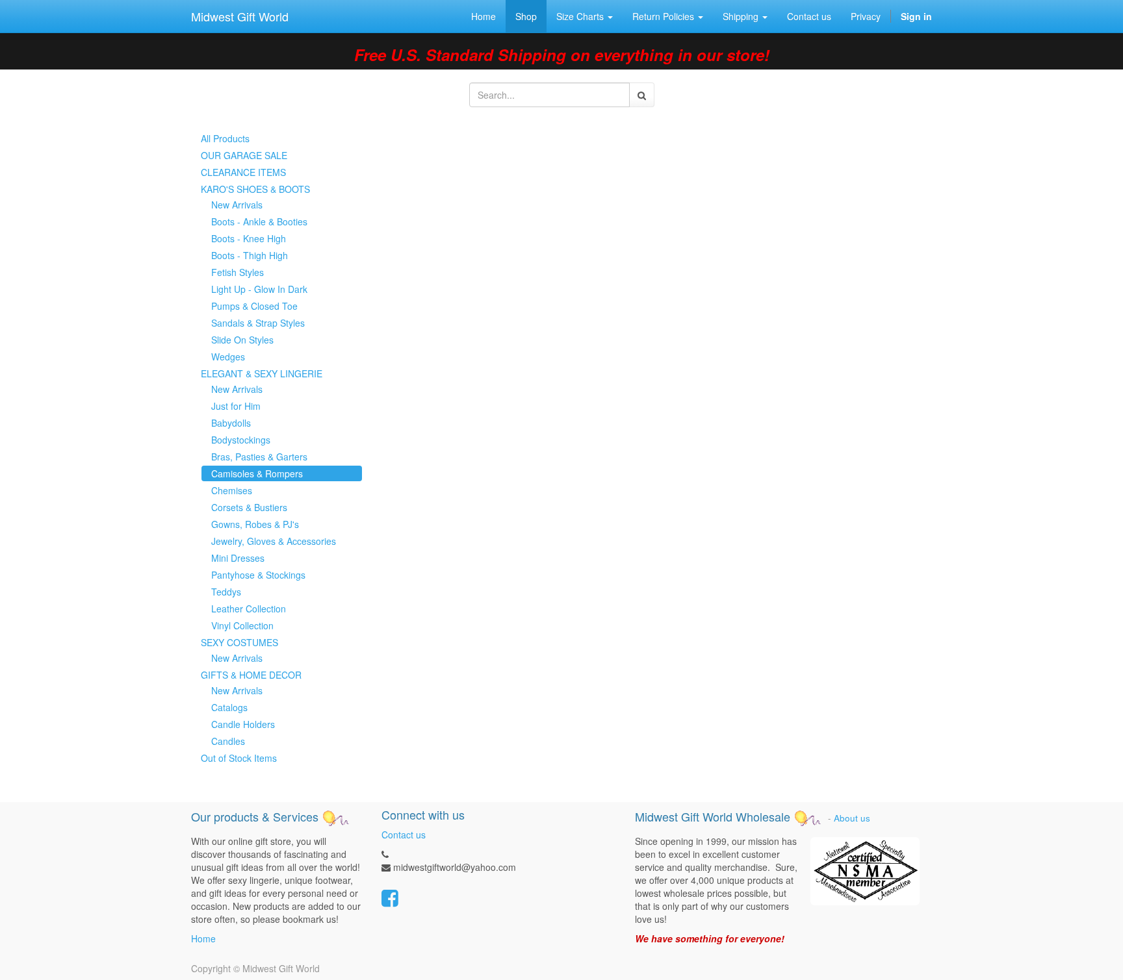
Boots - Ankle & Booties (259, 221)
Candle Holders (243, 724)
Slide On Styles (242, 339)
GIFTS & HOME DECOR (251, 674)
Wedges (228, 356)
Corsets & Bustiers (249, 507)
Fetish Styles (237, 272)
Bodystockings (240, 439)
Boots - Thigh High (249, 255)
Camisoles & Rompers (257, 473)
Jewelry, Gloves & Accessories (273, 540)
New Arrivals (237, 204)
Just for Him (236, 405)
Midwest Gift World (240, 16)
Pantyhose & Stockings (258, 574)
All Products (225, 138)
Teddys (226, 591)
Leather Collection (248, 608)
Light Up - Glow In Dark (259, 289)
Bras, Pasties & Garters (259, 456)
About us (852, 818)
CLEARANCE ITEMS (243, 172)
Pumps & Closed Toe (254, 305)
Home (203, 938)
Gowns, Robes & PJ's (255, 524)
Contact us (403, 834)
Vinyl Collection (242, 625)
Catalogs (229, 707)
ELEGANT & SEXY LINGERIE (261, 373)
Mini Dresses (238, 557)
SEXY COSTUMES (239, 642)
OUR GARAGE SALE (244, 155)
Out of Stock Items (239, 757)
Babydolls (231, 422)
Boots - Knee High (248, 238)
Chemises (231, 490)
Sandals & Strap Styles (258, 322)
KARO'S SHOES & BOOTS (255, 188)
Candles (228, 741)
